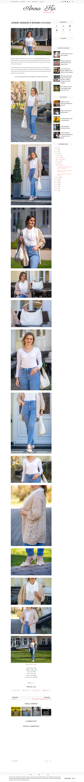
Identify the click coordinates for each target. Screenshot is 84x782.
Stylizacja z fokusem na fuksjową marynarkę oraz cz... (64, 171)
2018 (57, 186)
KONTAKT (41, 1)
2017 (57, 188)
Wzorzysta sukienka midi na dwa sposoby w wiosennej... (64, 167)
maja (58, 163)
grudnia (59, 155)
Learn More (67, 778)
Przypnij (37, 690)
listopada (59, 157)
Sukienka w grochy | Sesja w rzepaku (16, 713)
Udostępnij (17, 690)
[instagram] (63, 1)
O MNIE (28, 1)
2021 (57, 180)
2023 (57, 153)
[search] (72, 1)
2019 (57, 184)
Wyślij (47, 690)
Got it (73, 778)
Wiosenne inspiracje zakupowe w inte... (46, 713)
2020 (57, 182)
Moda (31, 25)
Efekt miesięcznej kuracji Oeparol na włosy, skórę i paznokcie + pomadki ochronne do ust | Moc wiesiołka (66, 79)
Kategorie (22, 1)
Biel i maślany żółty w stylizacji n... (36, 713)
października (60, 159)
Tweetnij (27, 690)
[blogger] (67, 1)
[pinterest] (69, 1)
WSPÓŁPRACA (35, 1)
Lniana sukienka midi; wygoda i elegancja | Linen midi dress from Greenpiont (67, 70)
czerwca (59, 161)
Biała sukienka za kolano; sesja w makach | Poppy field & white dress (66, 88)
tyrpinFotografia (32, 664)
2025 (57, 149)
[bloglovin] (65, 1)
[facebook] (61, 1)
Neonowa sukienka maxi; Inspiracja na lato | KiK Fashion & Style (66, 62)
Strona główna (15, 1)
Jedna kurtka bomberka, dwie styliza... (26, 713)
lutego (58, 177)
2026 (57, 147)
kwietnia (59, 165)
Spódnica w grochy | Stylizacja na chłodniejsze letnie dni (66, 103)
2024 (57, 151)
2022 (57, 179)
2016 (57, 190)
